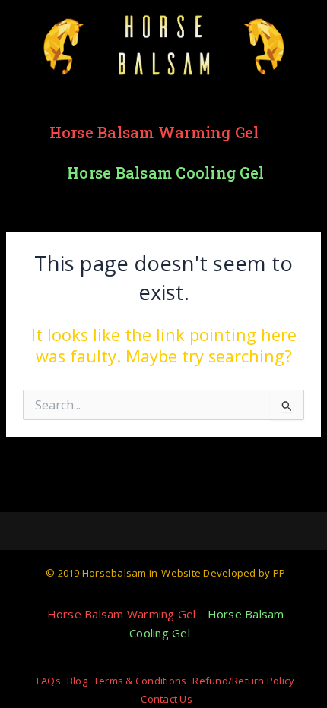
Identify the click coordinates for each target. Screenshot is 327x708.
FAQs (49, 680)
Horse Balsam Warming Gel (154, 132)
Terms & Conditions (140, 680)
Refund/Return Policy (243, 680)
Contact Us (166, 699)
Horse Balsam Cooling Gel (165, 172)
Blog (77, 680)
